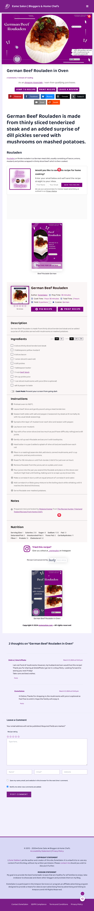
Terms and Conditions (58, 904)
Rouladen (11, 158)
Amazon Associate (33, 82)
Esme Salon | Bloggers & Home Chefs (35, 6)
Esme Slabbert (15, 860)
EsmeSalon (42, 295)
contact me (65, 863)
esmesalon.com (46, 625)
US (57, 338)
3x (81, 338)
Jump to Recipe (26, 89)
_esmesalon (53, 551)
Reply (16, 678)
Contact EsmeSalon (20, 904)
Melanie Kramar (46, 509)
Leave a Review (68, 89)
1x (72, 338)
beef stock (24, 372)
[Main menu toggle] (87, 6)
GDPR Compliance (39, 904)
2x (76, 338)
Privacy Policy (58, 851)
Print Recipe (47, 89)
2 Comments (12, 77)
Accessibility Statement (40, 851)
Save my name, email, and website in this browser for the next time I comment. (39, 780)
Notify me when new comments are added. (25, 787)
